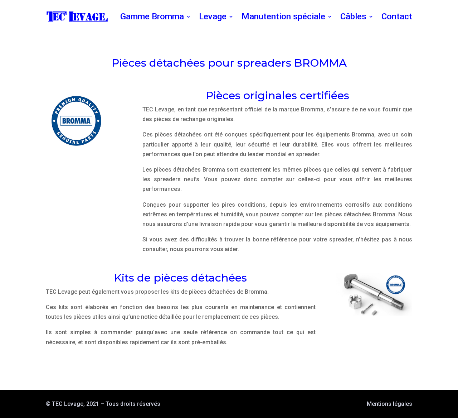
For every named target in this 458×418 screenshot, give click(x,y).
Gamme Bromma (152, 16)
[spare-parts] (374, 313)
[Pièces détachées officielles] (76, 149)
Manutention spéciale (283, 16)
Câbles (353, 16)
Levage (212, 16)
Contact (396, 16)
